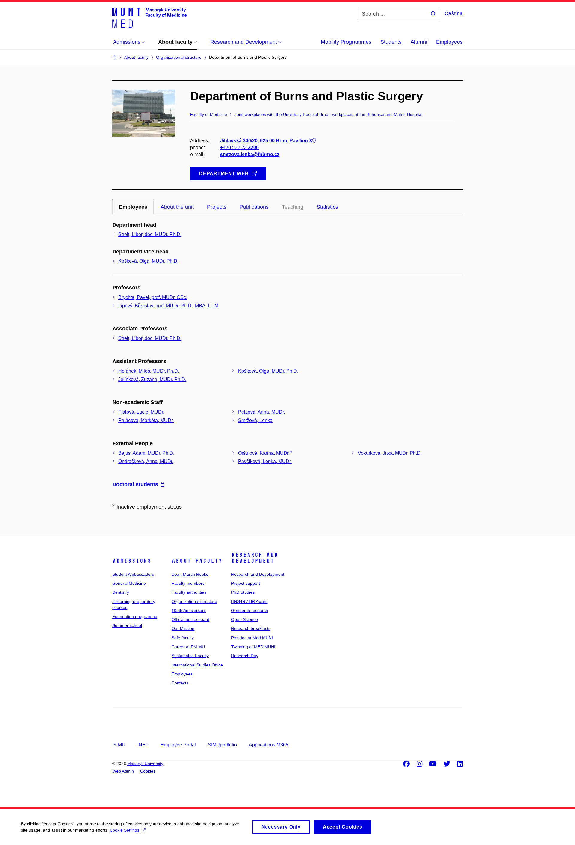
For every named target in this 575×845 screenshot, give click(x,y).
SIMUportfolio (222, 744)
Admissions (131, 560)
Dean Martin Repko (190, 574)
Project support (245, 583)
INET (143, 744)
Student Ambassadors (133, 574)
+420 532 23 (239, 147)
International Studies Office (197, 665)
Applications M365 (268, 744)
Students (391, 42)
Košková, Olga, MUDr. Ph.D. (148, 261)
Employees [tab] (133, 207)
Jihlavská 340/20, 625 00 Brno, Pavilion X (266, 140)
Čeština (453, 13)
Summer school (127, 625)
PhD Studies (243, 592)
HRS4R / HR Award (249, 601)
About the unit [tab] (177, 207)
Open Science (244, 619)
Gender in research (249, 610)
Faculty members (188, 583)
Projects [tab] (216, 207)
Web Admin (123, 771)
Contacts (180, 683)
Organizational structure (194, 601)
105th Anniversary (189, 610)
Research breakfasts (250, 628)
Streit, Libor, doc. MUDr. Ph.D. (149, 234)
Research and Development (254, 557)
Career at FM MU (188, 646)
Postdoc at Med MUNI (252, 637)
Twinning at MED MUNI (253, 646)
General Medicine (129, 583)
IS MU (118, 744)
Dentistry (120, 592)
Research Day (244, 655)
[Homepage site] (149, 17)
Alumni (419, 42)
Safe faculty (183, 637)
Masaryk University (145, 763)
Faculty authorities (189, 592)
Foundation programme (134, 616)
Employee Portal (178, 744)
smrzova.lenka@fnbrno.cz (249, 154)
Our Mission (183, 628)
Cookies (147, 771)
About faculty (197, 560)
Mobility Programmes (346, 42)
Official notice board (190, 619)
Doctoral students (135, 484)
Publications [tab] (254, 207)
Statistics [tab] (327, 207)
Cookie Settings (124, 830)
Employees (449, 42)
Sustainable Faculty (190, 655)
